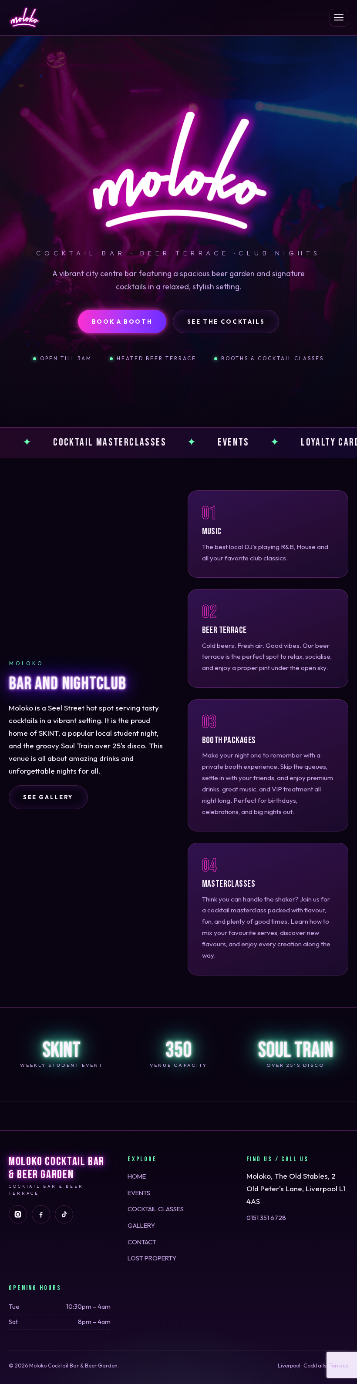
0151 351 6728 (266, 1217)
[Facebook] (41, 1214)
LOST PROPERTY (152, 1258)
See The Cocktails (226, 321)
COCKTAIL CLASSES (156, 1209)
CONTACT (142, 1242)
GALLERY (141, 1225)
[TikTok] (64, 1214)
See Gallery (48, 797)
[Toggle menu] (339, 18)
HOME (137, 1176)
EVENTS (139, 1193)
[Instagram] (18, 1214)
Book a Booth (122, 321)
